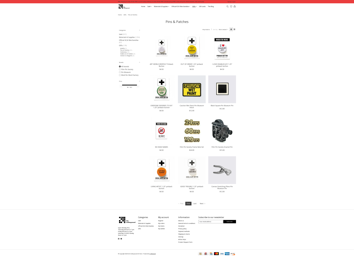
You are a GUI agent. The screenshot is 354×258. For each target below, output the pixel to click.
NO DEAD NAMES (161, 147)
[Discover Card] (232, 254)
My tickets (161, 226)
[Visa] (221, 254)
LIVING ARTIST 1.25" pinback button (161, 187)
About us (181, 221)
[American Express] (227, 254)
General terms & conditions (186, 223)
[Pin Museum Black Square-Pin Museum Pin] (222, 89)
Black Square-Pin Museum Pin (222, 105)
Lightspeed (153, 254)
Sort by (215, 29)
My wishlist (161, 229)
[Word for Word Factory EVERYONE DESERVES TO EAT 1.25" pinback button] (161, 89)
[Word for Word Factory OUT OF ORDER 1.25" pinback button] (192, 48)
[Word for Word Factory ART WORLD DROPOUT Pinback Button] (161, 48)
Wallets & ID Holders (126, 54)
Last (195, 203)
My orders (161, 223)
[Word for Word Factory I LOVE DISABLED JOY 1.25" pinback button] (222, 48)
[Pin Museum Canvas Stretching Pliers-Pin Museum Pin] (222, 170)
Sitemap (180, 237)
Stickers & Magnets (126, 56)
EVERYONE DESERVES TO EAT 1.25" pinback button (161, 106)
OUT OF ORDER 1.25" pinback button (192, 65)
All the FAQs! (182, 239)
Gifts (125, 15)
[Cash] (200, 254)
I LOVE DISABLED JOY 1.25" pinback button (222, 65)
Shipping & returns (184, 234)
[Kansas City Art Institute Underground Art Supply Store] (124, 6)
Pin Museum (126, 72)
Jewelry (122, 48)
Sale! (120, 34)
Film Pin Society (127, 69)
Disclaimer (181, 226)
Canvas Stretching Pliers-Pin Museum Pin (222, 187)
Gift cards (202, 6)
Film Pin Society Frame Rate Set (192, 147)
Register (160, 221)
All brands (125, 66)
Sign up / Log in (231, 1)
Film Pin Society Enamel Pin (222, 147)
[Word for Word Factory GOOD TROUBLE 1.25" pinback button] (192, 170)
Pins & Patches (124, 50)
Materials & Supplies (127, 37)
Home (143, 6)
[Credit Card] (211, 254)
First (188, 203)
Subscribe (230, 221)
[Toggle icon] (227, 6)
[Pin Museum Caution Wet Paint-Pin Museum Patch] (192, 89)
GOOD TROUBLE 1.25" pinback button (191, 187)
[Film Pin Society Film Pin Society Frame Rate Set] (192, 130)
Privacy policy (182, 229)
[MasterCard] (216, 254)
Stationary (123, 52)
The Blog (211, 6)
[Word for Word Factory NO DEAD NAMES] (161, 130)
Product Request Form (185, 242)
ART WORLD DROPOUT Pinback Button (161, 65)
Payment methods (184, 231)
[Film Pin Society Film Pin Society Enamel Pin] (222, 130)
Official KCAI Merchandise (128, 40)
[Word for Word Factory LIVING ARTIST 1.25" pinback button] (161, 170)
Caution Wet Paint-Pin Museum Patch (192, 106)
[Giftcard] (205, 254)
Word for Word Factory (129, 75)
